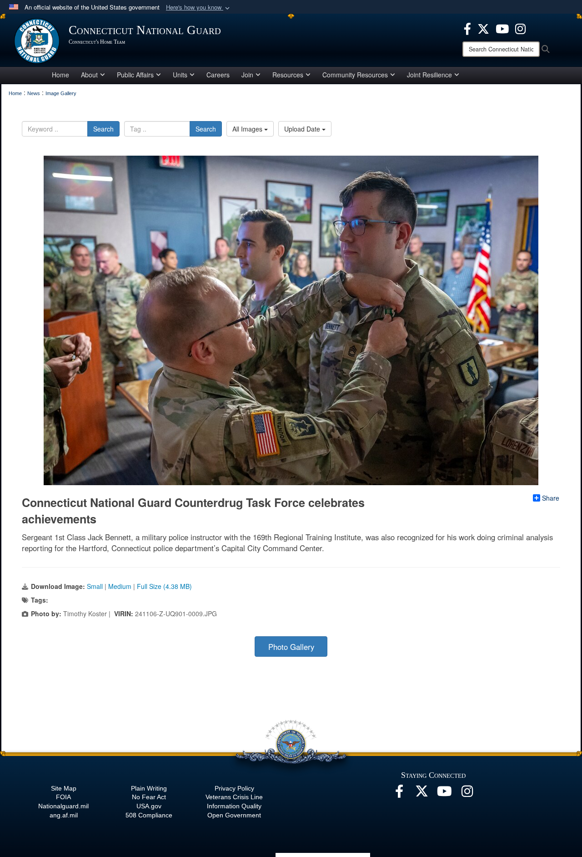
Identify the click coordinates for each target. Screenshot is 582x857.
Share (550, 498)
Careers (218, 74)
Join (247, 74)
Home (60, 74)
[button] (198, 7)
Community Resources (355, 74)
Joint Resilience (429, 74)
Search (103, 128)
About (89, 74)
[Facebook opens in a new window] (467, 27)
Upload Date (303, 128)
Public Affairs (135, 74)
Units (180, 74)
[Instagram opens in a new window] (520, 27)
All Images (248, 128)
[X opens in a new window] (483, 27)
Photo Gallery (291, 646)
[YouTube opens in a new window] (502, 27)
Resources (287, 74)
